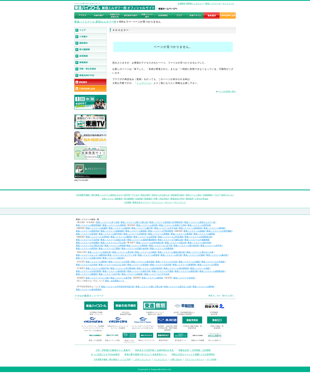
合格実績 (139, 199)
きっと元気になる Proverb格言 (105, 354)
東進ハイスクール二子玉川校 (113, 243)
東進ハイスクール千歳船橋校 (197, 240)
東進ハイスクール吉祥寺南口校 (149, 243)
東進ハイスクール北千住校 (165, 228)
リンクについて (160, 359)
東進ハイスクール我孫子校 (97, 268)
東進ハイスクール (213, 3)
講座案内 (119, 199)
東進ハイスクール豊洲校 (214, 228)
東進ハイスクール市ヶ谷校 (107, 222)
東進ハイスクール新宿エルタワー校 (199, 222)
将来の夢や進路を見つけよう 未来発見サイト (145, 354)
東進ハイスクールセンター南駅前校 (91, 255)
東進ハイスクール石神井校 (135, 234)
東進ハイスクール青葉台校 (99, 252)
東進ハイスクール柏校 (200, 268)
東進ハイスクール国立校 (175, 243)
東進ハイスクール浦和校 (96, 262)
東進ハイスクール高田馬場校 (88, 225)
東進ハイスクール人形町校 (114, 225)
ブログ (217, 195)
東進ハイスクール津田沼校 (186, 271)
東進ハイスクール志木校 (86, 265)
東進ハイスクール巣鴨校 (158, 234)
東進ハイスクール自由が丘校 (113, 240)
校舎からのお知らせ (161, 195)
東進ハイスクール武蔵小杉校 (88, 258)
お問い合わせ (176, 359)
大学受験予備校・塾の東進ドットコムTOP (112, 359)
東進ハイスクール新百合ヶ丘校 (199, 252)
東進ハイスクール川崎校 (145, 252)
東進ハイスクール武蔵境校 (161, 248)
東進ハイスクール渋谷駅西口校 (198, 237)
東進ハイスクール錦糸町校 (190, 228)
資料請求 (189, 199)
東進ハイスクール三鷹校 (109, 248)
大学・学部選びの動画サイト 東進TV (113, 350)
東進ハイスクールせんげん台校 (112, 265)
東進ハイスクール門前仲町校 (160, 231)
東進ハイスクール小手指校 (213, 262)
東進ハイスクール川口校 (166, 262)
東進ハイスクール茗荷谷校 (199, 225)
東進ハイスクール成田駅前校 (212, 271)
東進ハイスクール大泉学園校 (219, 231)
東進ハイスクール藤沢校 (216, 255)
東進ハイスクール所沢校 (160, 265)
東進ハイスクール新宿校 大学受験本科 (166, 222)
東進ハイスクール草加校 (138, 265)
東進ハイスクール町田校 (86, 248)
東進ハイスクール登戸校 (171, 255)
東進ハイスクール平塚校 (194, 255)
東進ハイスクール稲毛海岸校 (149, 268)
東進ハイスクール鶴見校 (148, 255)
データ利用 (211, 359)
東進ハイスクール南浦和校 (184, 265)
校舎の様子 (146, 195)
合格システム (107, 199)
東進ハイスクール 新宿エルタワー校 (95, 21)
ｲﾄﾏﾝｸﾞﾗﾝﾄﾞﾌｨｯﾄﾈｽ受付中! (93, 331)
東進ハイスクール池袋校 (194, 231)
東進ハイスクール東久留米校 (186, 245)
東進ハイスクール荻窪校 (86, 234)
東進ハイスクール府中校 (211, 245)
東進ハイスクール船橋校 (86, 274)
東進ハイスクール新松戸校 (138, 271)
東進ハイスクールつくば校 (97, 278)
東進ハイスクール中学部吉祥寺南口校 (117, 286)
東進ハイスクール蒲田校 (121, 237)
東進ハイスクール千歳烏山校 (170, 240)
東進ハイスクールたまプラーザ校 (121, 255)
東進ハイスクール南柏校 (132, 274)
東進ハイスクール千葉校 (162, 271)
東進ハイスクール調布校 (137, 245)
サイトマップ (228, 3)
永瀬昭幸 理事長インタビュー (190, 3)
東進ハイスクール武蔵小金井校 (135, 248)
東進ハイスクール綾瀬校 (96, 228)
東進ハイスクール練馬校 (204, 234)
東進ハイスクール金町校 (119, 228)
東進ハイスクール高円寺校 (110, 234)
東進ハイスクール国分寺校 (199, 243)
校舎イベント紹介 (194, 195)
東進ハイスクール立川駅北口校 (89, 245)
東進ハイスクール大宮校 (119, 262)
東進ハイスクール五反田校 (145, 237)
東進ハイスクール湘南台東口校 (171, 252)
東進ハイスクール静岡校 (152, 278)
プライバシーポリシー (194, 359)
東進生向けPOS (177, 199)
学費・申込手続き (161, 199)
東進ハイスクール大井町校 (97, 237)
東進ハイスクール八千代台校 (156, 274)
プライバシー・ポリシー (162, 202)
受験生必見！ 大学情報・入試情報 (194, 350)
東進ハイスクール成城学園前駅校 (141, 240)
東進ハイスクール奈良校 (184, 278)
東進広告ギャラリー (83, 176)
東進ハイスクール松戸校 (109, 274)
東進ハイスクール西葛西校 (112, 231)
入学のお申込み (201, 199)
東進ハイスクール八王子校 (160, 245)
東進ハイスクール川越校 (189, 262)
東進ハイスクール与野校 (208, 265)
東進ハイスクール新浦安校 (114, 271)
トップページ (144, 83)
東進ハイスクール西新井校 (87, 231)
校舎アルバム (227, 195)
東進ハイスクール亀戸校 (142, 228)
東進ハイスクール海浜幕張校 (176, 268)
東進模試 (148, 199)
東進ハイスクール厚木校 (123, 252)
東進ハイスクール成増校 (181, 234)
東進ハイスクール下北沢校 (87, 240)
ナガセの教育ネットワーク (89, 295)
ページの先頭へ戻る (227, 91)
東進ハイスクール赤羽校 (147, 225)
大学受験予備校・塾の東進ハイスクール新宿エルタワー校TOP (103, 195)
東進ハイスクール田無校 (115, 245)
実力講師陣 (129, 199)
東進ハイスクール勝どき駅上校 (134, 222)
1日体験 (127, 202)
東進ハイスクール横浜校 (113, 258)
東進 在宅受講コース (114, 281)
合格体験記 (208, 195)
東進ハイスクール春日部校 (142, 262)
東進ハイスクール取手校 (121, 278)
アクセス (136, 195)
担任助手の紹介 (178, 195)
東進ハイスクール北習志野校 (88, 271)
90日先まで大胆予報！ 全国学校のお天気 (154, 350)
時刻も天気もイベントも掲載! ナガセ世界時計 (193, 354)
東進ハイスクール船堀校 (136, 231)
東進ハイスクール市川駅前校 (122, 268)
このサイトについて (142, 359)
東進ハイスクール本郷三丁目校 (172, 225)
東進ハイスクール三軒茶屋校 (170, 237)
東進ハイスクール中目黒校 (87, 243)
